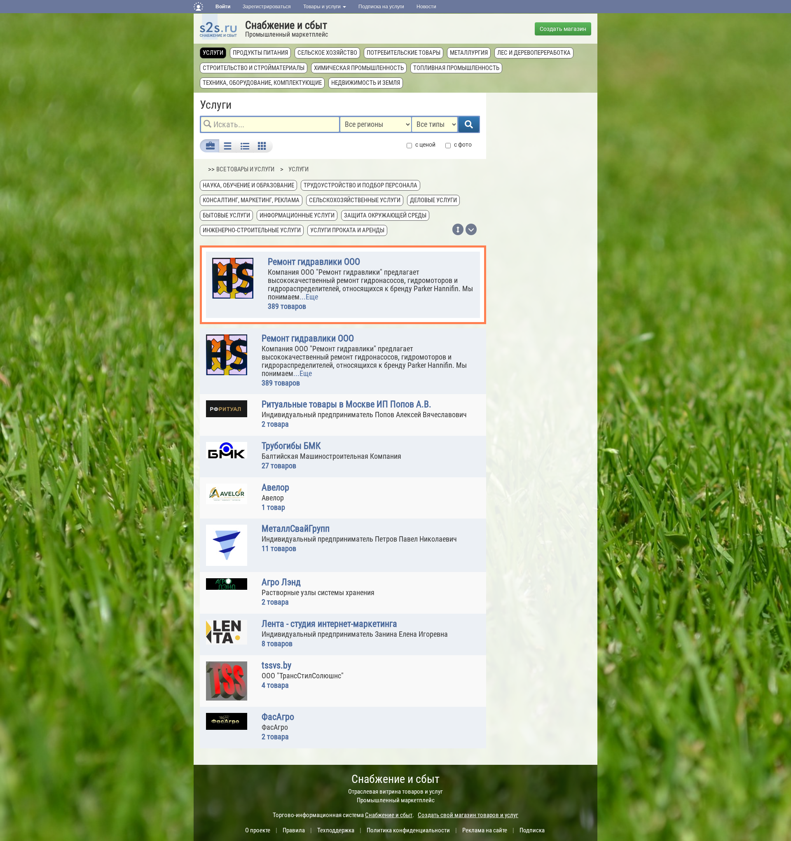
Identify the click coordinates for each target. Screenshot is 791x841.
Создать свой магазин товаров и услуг (468, 815)
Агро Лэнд (281, 582)
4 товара (275, 685)
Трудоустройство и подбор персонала (360, 185)
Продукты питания (260, 52)
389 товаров (287, 306)
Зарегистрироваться (267, 6)
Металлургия (469, 52)
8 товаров (277, 643)
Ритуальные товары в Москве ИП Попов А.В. (346, 404)
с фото (463, 144)
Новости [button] (426, 6)
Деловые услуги (433, 200)
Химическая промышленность (359, 68)
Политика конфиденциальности (408, 830)
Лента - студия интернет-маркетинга (329, 624)
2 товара (275, 424)
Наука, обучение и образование (248, 185)
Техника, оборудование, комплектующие (262, 82)
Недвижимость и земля (365, 82)
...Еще (309, 296)
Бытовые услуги (226, 215)
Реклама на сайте (484, 830)
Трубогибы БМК (291, 446)
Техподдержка (335, 830)
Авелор (275, 488)
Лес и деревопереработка (534, 52)
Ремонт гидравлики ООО (314, 262)
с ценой (425, 144)
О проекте (257, 830)
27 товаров (279, 465)
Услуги (213, 52)
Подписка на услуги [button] (381, 6)
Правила (294, 830)
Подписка (532, 830)
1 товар (273, 507)
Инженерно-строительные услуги (252, 230)
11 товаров (279, 548)
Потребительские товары (403, 52)
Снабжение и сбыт (286, 25)
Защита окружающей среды (385, 215)
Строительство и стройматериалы (253, 68)
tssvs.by (276, 665)
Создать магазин (563, 29)
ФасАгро (278, 717)
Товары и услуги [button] (322, 6)
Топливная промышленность (456, 68)
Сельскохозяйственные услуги (354, 200)
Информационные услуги (297, 215)
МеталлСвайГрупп (296, 529)
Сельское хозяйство (327, 52)
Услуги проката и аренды (347, 230)
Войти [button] (222, 6)
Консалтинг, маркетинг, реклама (251, 200)
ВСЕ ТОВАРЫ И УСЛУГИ (245, 169)
